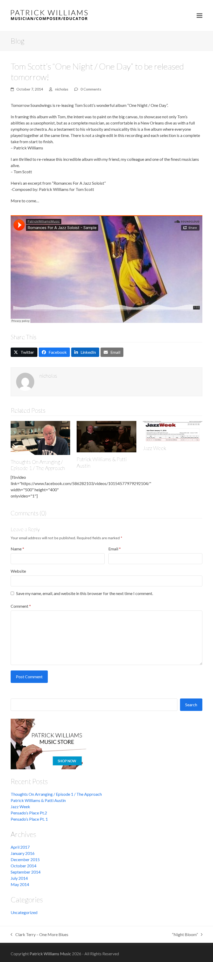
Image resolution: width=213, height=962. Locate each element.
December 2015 (25, 859)
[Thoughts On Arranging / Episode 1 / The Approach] (40, 437)
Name (17, 548)
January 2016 (23, 853)
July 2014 (19, 878)
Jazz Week (154, 448)
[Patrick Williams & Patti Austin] (106, 436)
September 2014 (26, 871)
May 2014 (20, 884)
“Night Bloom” (185, 935)
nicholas (61, 89)
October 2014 (23, 865)
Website (18, 571)
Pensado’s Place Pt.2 (29, 812)
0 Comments (91, 89)
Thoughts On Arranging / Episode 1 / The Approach (38, 465)
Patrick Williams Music (50, 953)
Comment (21, 606)
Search (191, 704)
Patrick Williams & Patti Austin (38, 800)
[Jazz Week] (172, 430)
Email (114, 548)
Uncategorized (24, 912)
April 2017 (20, 847)
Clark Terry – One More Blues (39, 935)
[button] (199, 15)
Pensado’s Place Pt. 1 (29, 818)
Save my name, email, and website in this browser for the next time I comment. (84, 593)
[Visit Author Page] (25, 381)
